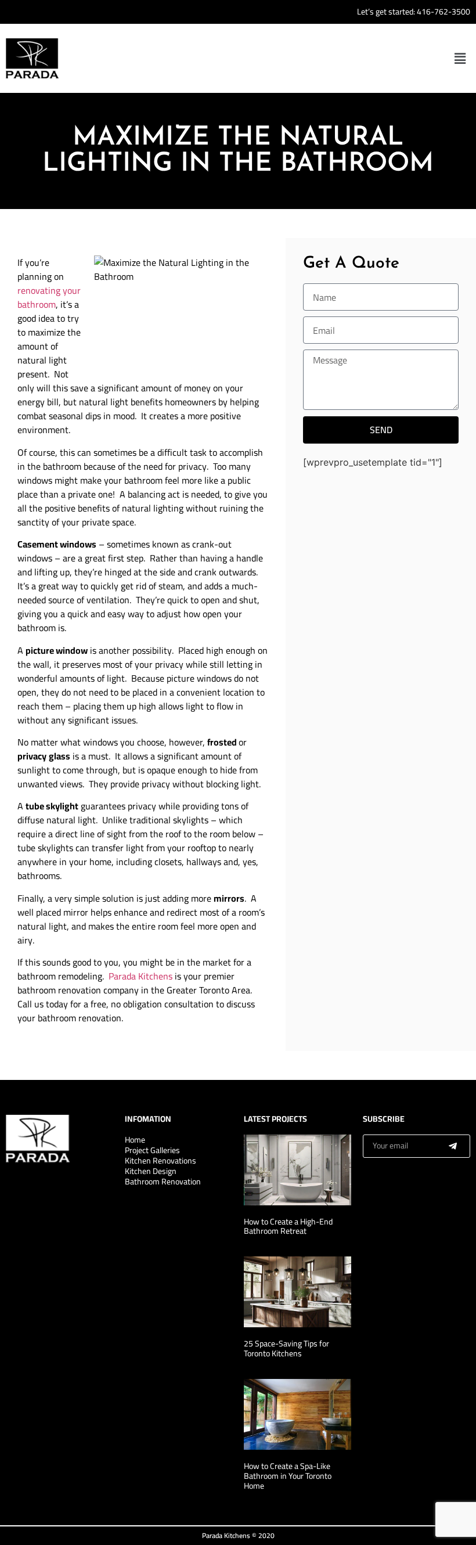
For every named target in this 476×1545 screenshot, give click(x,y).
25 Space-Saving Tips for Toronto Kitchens (286, 1348)
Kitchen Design (150, 1171)
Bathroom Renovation (163, 1181)
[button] (460, 58)
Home (135, 1140)
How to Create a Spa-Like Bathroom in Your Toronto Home (287, 1475)
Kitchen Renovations (160, 1160)
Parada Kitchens (140, 976)
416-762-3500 (443, 11)
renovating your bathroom (49, 297)
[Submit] (452, 1146)
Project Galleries (152, 1150)
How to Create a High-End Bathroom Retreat (288, 1226)
